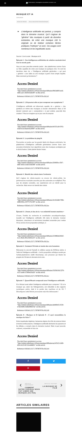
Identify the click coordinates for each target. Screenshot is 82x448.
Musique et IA (36, 56)
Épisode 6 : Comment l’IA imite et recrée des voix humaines (37, 246)
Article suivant (50, 383)
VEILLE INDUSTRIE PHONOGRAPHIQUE (38, 21)
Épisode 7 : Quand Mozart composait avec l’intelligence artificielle (40, 280)
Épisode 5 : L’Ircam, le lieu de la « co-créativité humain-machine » (40, 211)
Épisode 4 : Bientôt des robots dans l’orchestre (33, 174)
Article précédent (29, 384)
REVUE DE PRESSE (22, 21)
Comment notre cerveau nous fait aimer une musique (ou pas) (29, 390)
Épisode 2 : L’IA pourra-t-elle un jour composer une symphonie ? (40, 102)
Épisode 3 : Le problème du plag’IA (29, 138)
